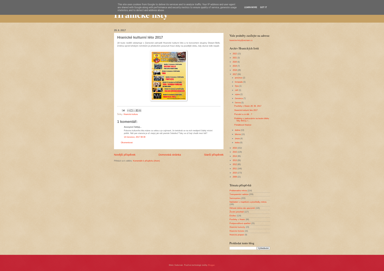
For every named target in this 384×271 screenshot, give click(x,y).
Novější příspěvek (124, 154)
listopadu (239, 82)
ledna (237, 142)
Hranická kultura (131, 114)
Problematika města (238, 190)
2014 (235, 156)
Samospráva (235, 198)
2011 (235, 168)
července (239, 98)
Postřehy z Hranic (237, 219)
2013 (235, 160)
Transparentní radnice (239, 194)
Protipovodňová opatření (240, 223)
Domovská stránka (170, 154)
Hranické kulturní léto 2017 (246, 110)
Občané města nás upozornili (242, 208)
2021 (235, 58)
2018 (235, 70)
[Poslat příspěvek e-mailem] (123, 110)
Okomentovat (127, 142)
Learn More (250, 7)
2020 (235, 62)
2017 (235, 74)
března (238, 134)
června (238, 102)
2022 (235, 54)
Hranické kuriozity (237, 227)
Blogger (211, 265)
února (237, 138)
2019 (235, 66)
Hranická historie (237, 231)
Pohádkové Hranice (242, 125)
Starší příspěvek (214, 154)
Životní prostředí (237, 212)
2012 (235, 164)
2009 (235, 177)
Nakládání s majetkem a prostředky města (248, 202)
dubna (238, 130)
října (237, 86)
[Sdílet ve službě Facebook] (137, 110)
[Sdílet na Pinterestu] (139, 110)
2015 (235, 152)
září (237, 90)
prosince (239, 78)
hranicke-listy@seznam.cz (241, 40)
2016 (235, 148)
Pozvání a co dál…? (243, 114)
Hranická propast (237, 235)
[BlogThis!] (131, 110)
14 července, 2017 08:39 (134, 137)
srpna (237, 94)
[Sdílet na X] (134, 110)
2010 (235, 173)
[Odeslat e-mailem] (128, 110)
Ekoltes (233, 216)
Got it (263, 7)
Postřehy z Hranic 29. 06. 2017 (247, 106)
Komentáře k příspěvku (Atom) (146, 161)
